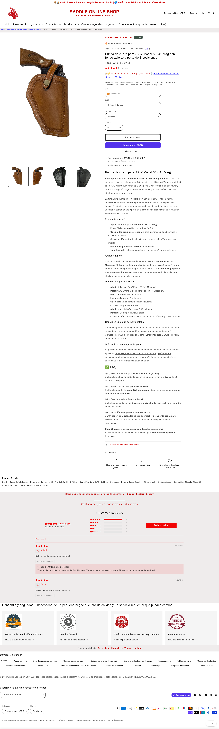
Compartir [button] (112, 453)
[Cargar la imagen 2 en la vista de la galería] (40, 177)
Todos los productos (114, 666)
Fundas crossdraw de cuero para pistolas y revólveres (23, 29)
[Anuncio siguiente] (216, 2)
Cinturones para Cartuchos (159, 335)
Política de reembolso (47, 720)
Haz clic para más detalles (18, 640)
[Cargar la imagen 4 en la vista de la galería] (82, 177)
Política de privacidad (65, 720)
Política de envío (184, 661)
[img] (41, 546)
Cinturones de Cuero (115, 335)
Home (2, 29)
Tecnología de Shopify (30, 720)
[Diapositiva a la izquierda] (5, 177)
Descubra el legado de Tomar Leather (119, 648)
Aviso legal (155, 666)
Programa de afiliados (180, 666)
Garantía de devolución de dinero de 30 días (77, 666)
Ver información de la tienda (120, 165)
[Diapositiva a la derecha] (96, 177)
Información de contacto (115, 720)
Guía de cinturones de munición (104, 661)
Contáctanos (42, 666)
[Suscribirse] (42, 695)
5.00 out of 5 (65, 524)
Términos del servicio (83, 720)
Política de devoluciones (16, 666)
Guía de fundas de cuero (74, 661)
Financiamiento (164, 661)
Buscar (4, 661)
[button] (28, 24)
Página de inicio (20, 661)
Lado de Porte (110, 111)
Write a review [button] (161, 525)
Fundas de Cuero (135, 335)
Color (107, 89)
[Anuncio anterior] (3, 2)
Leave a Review (206, 666)
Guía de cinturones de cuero (45, 661)
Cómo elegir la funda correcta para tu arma (135, 353)
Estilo (107, 100)
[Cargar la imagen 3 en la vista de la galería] (61, 177)
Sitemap (137, 666)
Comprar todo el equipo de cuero (138, 661)
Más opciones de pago (132, 151)
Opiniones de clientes (206, 661)
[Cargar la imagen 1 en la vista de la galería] (18, 177)
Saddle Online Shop (15, 720)
